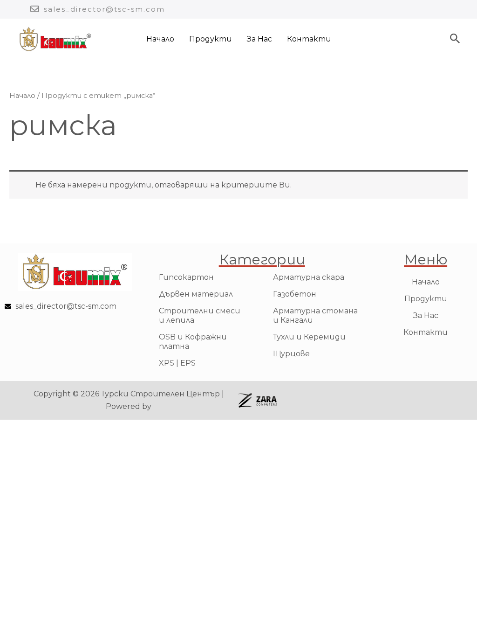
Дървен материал (196, 294)
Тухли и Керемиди (309, 336)
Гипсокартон (186, 277)
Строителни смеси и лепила (199, 315)
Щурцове (291, 353)
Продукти (210, 39)
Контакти (309, 39)
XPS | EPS (177, 363)
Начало (160, 39)
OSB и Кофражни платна (193, 341)
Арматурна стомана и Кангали (315, 315)
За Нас (259, 39)
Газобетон (294, 294)
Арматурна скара (308, 277)
